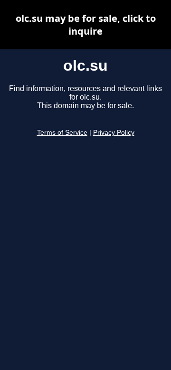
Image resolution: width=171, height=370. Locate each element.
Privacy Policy (113, 132)
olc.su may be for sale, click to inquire (86, 24)
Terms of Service (62, 132)
